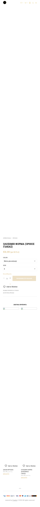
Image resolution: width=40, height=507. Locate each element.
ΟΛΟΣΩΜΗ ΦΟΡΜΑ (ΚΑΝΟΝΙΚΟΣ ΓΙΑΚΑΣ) (26, 471)
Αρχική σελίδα (7, 238)
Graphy (14, 500)
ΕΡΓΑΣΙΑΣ (15, 238)
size (4, 265)
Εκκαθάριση (7, 274)
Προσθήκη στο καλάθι (24, 278)
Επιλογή (6, 474)
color (5, 257)
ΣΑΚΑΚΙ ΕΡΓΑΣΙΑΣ (8, 470)
